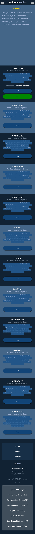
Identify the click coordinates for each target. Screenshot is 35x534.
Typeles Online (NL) (17, 490)
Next (17, 96)
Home (17, 447)
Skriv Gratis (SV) (17, 516)
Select (17, 125)
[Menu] (32, 3)
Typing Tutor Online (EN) (17, 495)
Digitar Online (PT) (17, 510)
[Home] (2, 3)
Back (17, 90)
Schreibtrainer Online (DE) (17, 500)
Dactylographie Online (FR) (17, 521)
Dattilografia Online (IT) (17, 526)
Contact (17, 456)
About (17, 451)
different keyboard (23, 86)
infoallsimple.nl (17, 468)
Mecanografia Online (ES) (17, 505)
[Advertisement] (17, 45)
